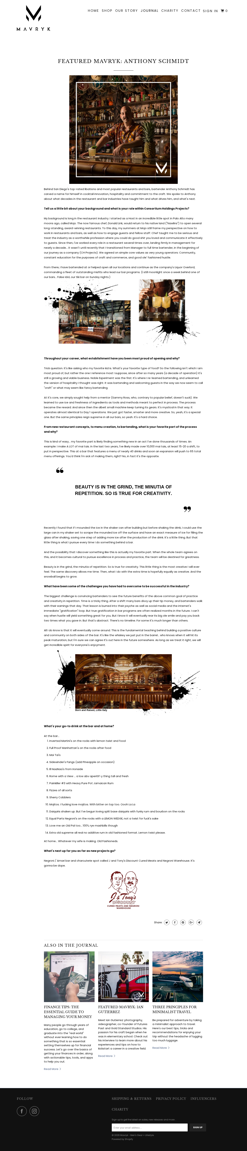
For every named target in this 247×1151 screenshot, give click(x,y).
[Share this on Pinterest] (182, 922)
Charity (169, 10)
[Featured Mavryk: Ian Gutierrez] (123, 976)
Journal (150, 10)
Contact (191, 10)
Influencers (203, 1099)
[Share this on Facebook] (174, 922)
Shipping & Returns (132, 1099)
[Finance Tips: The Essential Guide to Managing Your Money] (69, 976)
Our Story (126, 10)
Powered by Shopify (122, 1139)
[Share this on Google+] (191, 922)
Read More (51, 1069)
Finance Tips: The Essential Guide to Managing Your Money (68, 1012)
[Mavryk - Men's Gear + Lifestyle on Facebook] (23, 1111)
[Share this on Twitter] (166, 922)
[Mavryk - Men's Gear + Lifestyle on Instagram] (35, 1111)
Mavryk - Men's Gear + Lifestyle (137, 1135)
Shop (107, 10)
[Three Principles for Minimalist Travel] (177, 976)
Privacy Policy (171, 1099)
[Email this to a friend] (199, 922)
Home (93, 10)
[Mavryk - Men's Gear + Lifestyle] (35, 19)
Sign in (210, 11)
